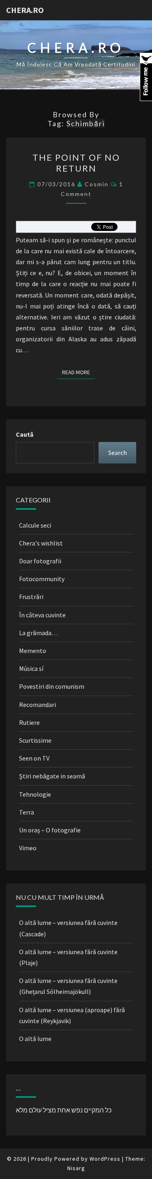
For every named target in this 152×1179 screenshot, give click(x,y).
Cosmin (97, 184)
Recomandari (37, 705)
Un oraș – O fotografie (50, 830)
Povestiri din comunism (51, 686)
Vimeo (27, 848)
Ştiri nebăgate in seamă (52, 776)
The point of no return (76, 162)
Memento (32, 651)
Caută (24, 434)
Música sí (31, 668)
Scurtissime (35, 740)
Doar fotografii (40, 561)
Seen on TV (34, 758)
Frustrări (31, 597)
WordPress (105, 1158)
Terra (26, 812)
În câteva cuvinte (42, 615)
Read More (78, 372)
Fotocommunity (41, 579)
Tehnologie (35, 794)
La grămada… (38, 633)
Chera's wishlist (41, 543)
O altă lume (35, 1039)
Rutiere (29, 722)
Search (117, 452)
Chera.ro (25, 10)
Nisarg (76, 1168)
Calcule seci (35, 525)
